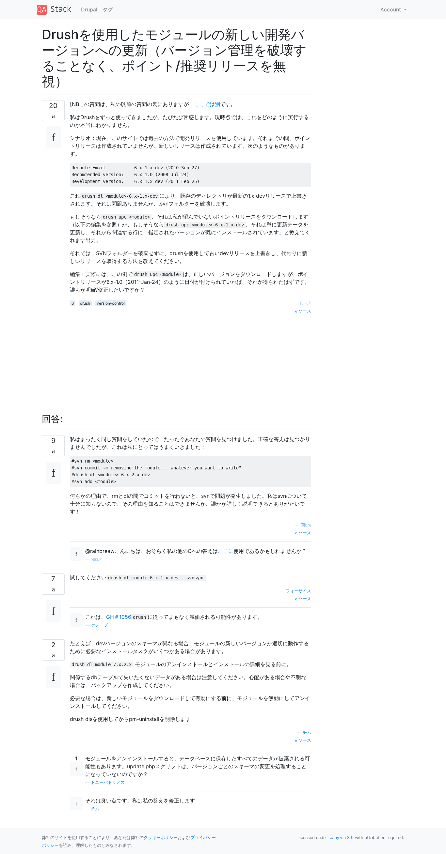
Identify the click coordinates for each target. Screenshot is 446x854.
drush (85, 303)
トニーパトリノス (108, 782)
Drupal (89, 9)
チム (307, 732)
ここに (225, 551)
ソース (304, 311)
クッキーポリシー (161, 837)
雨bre (306, 525)
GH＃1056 (118, 617)
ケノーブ (99, 625)
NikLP (305, 303)
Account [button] (391, 9)
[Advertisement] (190, 360)
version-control (111, 303)
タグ (108, 9)
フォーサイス (298, 590)
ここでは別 (207, 104)
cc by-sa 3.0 (341, 837)
